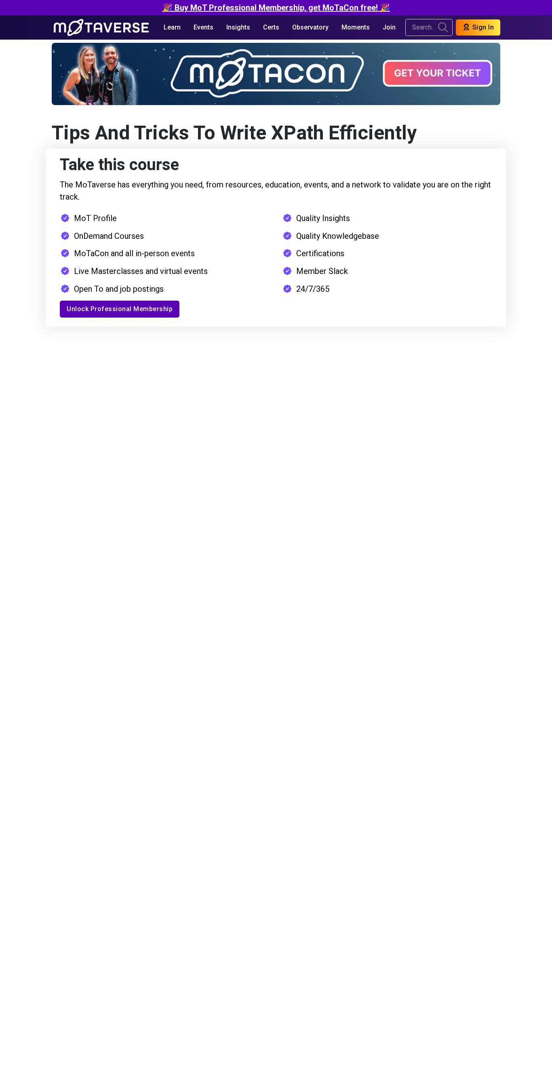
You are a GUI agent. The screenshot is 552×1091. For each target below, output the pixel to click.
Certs (271, 27)
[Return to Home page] (101, 27)
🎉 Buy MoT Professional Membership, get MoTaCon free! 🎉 (276, 8)
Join (389, 27)
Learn (172, 27)
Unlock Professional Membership (120, 309)
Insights (238, 27)
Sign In (482, 27)
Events (203, 27)
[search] (443, 27)
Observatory (310, 27)
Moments (355, 27)
